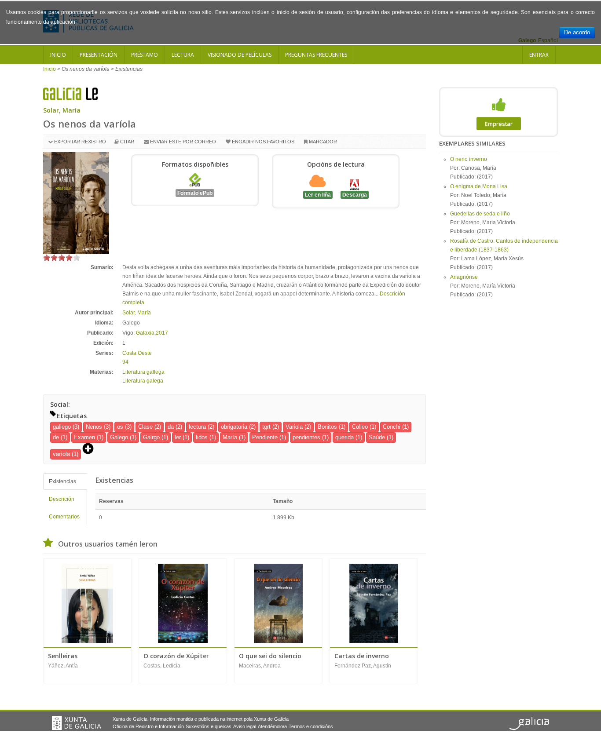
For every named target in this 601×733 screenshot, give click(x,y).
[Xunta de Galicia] (76, 723)
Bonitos (327, 426)
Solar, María (62, 110)
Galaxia (145, 333)
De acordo (577, 32)
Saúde (377, 437)
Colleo (360, 426)
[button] (91, 449)
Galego (119, 437)
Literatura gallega (143, 372)
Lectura (183, 54)
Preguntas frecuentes (316, 54)
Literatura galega (142, 381)
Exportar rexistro (80, 141)
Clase (145, 426)
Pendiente (265, 437)
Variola (294, 426)
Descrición (61, 499)
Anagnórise (464, 277)
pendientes (306, 437)
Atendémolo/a (272, 726)
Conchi (391, 426)
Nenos (94, 426)
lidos (202, 437)
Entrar (539, 54)
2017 (162, 333)
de (56, 437)
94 (125, 362)
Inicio (58, 54)
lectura (197, 426)
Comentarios (64, 517)
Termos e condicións (311, 726)
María (230, 437)
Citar (127, 141)
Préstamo (144, 54)
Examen (84, 437)
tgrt (266, 426)
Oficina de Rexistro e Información (148, 726)
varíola (61, 454)
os (120, 426)
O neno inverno (468, 159)
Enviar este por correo (183, 141)
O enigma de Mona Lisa (478, 186)
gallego (62, 426)
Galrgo (151, 437)
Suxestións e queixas (208, 726)
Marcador (323, 141)
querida (344, 437)
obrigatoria (234, 426)
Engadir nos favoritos (263, 141)
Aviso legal (244, 726)
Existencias (62, 481)
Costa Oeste (137, 353)
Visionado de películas (239, 54)
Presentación (98, 54)
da (171, 426)
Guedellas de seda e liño (480, 214)
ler (178, 437)
